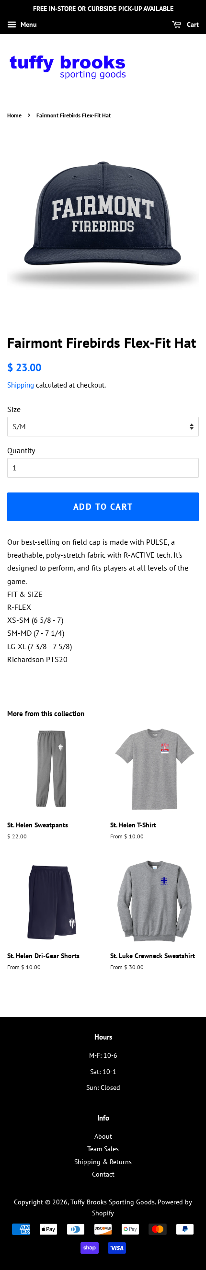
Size (14, 409)
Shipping (20, 384)
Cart (192, 24)
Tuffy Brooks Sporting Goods (112, 1202)
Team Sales (103, 1148)
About (103, 1136)
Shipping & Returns (103, 1161)
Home (14, 115)
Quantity (21, 450)
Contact (103, 1174)
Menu (28, 24)
